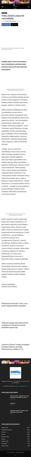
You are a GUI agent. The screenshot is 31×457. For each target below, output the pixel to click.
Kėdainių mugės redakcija (10, 21)
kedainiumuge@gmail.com (21, 386)
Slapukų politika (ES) (20, 452)
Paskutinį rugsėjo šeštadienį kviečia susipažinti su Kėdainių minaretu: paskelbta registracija (15, 325)
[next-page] (5, 353)
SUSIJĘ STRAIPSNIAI (8, 284)
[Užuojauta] (5, 405)
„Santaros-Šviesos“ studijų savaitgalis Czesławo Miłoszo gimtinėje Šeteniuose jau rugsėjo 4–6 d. (15, 347)
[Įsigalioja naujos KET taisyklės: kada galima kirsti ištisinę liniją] (5, 412)
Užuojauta (12, 403)
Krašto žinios (4, 13)
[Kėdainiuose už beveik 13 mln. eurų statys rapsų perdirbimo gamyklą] (15, 294)
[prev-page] (2, 353)
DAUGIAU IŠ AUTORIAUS (9, 287)
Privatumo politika (10, 452)
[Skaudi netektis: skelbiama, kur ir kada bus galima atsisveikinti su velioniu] (5, 398)
